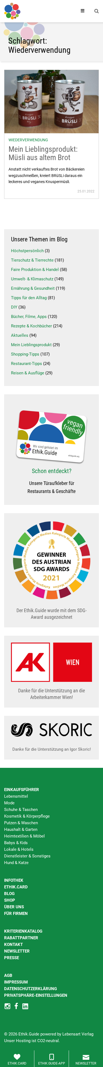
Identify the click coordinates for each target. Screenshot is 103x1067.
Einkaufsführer (21, 789)
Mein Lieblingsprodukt (31, 344)
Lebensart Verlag (77, 1034)
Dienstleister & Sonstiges (27, 856)
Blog (9, 893)
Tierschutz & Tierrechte (32, 260)
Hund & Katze (16, 862)
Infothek (13, 880)
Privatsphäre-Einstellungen (35, 995)
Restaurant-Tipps (26, 363)
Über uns (14, 906)
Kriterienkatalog (23, 931)
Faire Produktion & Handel (35, 269)
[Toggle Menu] (82, 11)
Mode (9, 802)
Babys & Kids (16, 842)
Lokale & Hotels (19, 849)
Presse (11, 957)
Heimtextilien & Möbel (24, 836)
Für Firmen (16, 913)
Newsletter (17, 951)
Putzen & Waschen (21, 822)
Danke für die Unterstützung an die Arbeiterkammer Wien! (51, 694)
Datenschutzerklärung (30, 988)
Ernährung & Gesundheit (33, 288)
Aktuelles (19, 335)
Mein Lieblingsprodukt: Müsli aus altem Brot (43, 153)
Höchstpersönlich (27, 250)
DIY (14, 307)
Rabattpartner (21, 937)
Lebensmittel (16, 796)
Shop (9, 900)
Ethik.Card (16, 887)
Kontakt (13, 944)
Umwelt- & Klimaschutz (32, 278)
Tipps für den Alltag (29, 297)
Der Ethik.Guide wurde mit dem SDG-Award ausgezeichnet (51, 613)
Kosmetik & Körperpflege (27, 816)
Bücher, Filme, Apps (29, 316)
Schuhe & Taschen (21, 809)
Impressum (16, 982)
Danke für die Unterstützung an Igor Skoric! (51, 749)
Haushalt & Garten (20, 829)
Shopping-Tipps (25, 354)
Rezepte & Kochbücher (31, 326)
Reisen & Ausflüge (27, 373)
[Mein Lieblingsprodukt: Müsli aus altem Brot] (51, 101)
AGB (8, 975)
